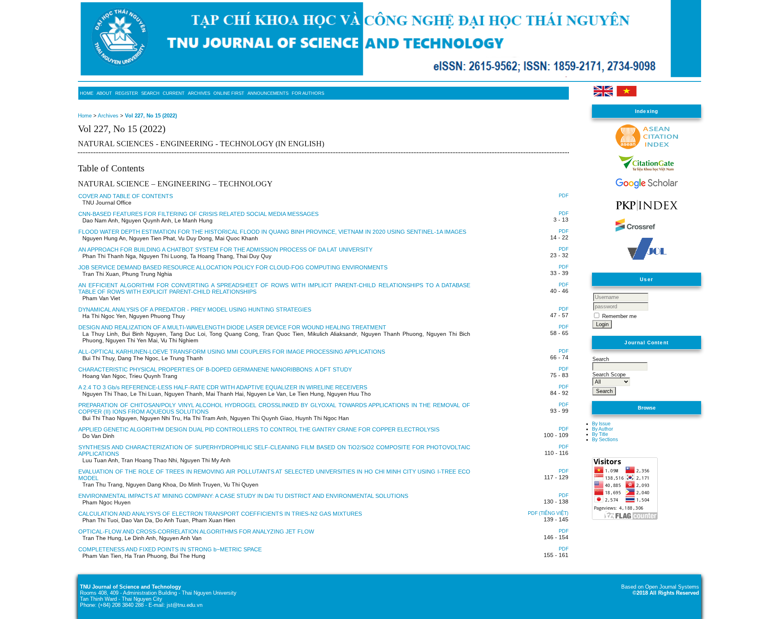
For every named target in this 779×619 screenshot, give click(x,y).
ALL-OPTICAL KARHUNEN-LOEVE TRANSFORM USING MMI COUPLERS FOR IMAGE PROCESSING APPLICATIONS (231, 351)
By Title (600, 434)
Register (126, 93)
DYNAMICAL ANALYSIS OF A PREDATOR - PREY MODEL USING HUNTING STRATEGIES (194, 309)
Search (150, 93)
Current (174, 93)
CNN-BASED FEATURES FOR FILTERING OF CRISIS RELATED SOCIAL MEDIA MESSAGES (198, 214)
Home (86, 93)
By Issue (601, 423)
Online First (228, 93)
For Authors (308, 93)
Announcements (267, 93)
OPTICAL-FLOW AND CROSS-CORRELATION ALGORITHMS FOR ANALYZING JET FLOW (196, 531)
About (104, 93)
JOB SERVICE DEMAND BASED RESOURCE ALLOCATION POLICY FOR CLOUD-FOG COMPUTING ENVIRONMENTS (232, 267)
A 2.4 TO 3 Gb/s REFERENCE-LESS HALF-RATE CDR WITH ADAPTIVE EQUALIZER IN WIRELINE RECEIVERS (222, 387)
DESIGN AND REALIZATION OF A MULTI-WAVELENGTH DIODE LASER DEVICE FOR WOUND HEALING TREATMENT (232, 327)
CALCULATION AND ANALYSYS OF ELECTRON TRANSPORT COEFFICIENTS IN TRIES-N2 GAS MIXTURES (220, 513)
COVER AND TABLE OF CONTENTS (125, 196)
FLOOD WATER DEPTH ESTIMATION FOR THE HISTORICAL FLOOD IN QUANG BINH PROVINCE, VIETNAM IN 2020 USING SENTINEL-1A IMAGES (272, 231)
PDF (563, 196)
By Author (602, 428)
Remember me (619, 316)
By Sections (605, 439)
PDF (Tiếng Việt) (548, 513)
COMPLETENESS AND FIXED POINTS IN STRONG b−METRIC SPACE (170, 549)
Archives (199, 93)
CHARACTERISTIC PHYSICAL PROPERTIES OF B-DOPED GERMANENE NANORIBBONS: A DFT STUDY (215, 369)
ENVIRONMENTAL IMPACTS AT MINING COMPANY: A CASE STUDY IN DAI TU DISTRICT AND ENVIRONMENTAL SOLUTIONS (243, 496)
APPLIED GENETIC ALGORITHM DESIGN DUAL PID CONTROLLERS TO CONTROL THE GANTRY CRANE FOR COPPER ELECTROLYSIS (258, 429)
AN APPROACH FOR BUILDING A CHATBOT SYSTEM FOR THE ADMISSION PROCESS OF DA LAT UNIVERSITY (225, 249)
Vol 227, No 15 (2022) (151, 116)
